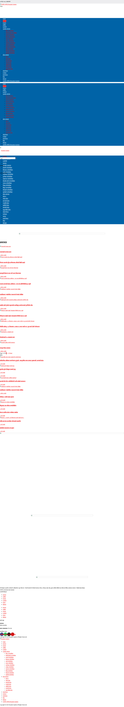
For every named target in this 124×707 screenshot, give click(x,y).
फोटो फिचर (5, 71)
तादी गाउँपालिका (9, 39)
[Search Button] (16, 158)
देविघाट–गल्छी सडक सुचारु (7, 397)
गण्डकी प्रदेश (8, 63)
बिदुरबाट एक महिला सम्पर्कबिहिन (8, 406)
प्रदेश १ (7, 57)
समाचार (4, 21)
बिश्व (4, 77)
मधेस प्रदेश (8, 59)
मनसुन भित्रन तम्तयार (5, 348)
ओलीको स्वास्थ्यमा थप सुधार (7, 428)
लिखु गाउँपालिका (9, 49)
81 (9, 353)
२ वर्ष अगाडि (2, 364)
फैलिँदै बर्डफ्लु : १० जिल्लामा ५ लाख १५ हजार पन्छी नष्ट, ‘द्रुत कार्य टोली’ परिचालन (20, 327)
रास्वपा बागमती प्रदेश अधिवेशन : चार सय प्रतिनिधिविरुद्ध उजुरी (15, 284)
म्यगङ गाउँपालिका (10, 41)
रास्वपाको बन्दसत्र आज (5, 252)
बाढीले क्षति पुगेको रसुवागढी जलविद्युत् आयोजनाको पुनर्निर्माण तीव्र (16, 305)
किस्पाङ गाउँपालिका (10, 37)
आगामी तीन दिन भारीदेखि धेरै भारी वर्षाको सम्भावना (12, 381)
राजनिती (4, 27)
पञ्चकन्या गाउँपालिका (10, 47)
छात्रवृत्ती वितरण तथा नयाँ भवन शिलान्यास (10, 273)
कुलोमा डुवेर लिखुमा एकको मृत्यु (8, 369)
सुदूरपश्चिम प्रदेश (9, 69)
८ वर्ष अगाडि (2, 416)
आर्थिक (4, 25)
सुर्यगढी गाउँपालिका (10, 53)
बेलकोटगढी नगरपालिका (11, 33)
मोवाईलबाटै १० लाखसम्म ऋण (7, 337)
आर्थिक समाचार (6, 159)
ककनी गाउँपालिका (10, 35)
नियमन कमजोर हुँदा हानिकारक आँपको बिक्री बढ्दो (12, 262)
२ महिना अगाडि (3, 255)
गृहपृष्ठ (4, 19)
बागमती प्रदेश (9, 61)
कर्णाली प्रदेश (9, 67)
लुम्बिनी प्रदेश (8, 65)
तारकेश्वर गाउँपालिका (10, 43)
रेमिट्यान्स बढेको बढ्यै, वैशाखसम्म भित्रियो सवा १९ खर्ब (13, 316)
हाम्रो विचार (5, 75)
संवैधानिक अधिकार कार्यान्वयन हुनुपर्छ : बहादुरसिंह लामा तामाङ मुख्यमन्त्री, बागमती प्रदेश (22, 360)
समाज (4, 216)
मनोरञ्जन (4, 73)
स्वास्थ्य (4, 23)
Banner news (3, 248)
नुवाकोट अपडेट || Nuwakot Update (11, 81)
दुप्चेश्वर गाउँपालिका (10, 45)
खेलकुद (4, 79)
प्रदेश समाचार (6, 55)
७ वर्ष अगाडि (2, 400)
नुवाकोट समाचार (6, 29)
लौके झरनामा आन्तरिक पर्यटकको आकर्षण (10, 421)
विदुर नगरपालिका (10, 31)
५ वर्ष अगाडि (2, 376)
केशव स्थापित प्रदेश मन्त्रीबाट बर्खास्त (9, 412)
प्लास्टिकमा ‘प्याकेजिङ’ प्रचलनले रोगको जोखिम (11, 294)
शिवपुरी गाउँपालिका (10, 51)
